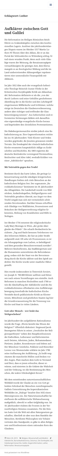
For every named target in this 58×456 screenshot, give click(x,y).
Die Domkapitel (43, 440)
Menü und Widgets (51, 7)
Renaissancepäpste (22, 445)
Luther (45, 443)
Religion (25, 438)
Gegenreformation (35, 443)
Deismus (33, 440)
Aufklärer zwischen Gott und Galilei (26, 30)
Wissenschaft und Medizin (38, 438)
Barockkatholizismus (22, 440)
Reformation (9, 445)
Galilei (24, 443)
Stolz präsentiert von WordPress (16, 452)
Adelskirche (8, 440)
